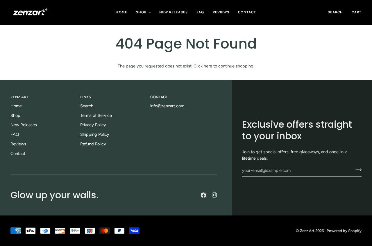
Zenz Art (307, 231)
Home (16, 105)
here (208, 66)
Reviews (18, 144)
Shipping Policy (94, 134)
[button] (143, 12)
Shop (15, 115)
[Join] (357, 169)
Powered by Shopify (344, 231)
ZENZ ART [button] (19, 97)
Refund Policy (93, 144)
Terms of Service (96, 115)
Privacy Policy (93, 124)
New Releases (23, 124)
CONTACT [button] (159, 97)
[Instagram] (214, 195)
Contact (17, 153)
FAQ (14, 134)
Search (86, 105)
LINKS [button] (85, 97)
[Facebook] (203, 195)
